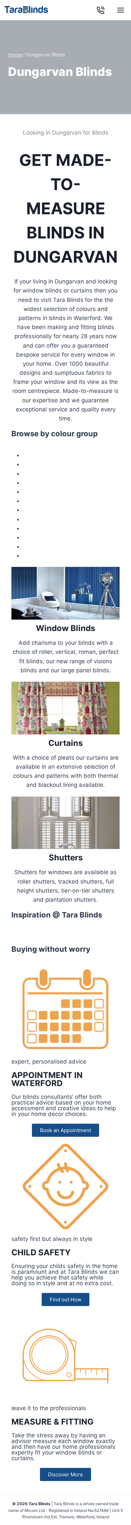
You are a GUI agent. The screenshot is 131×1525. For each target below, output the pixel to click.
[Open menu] (120, 10)
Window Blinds (65, 628)
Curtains (65, 743)
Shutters (66, 857)
